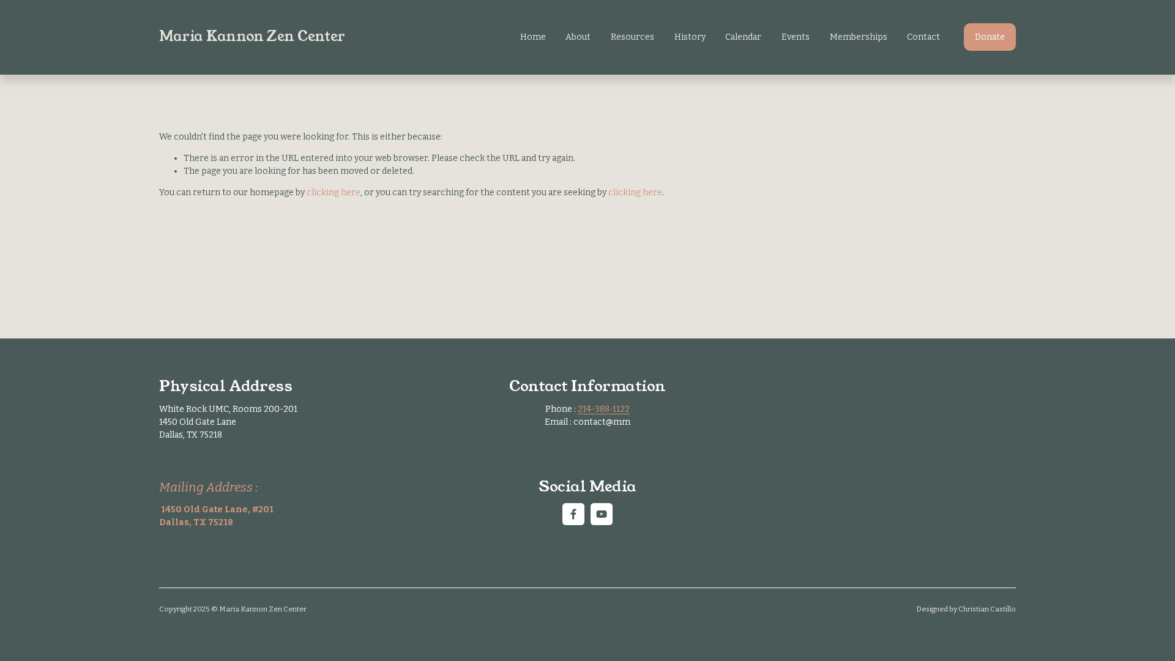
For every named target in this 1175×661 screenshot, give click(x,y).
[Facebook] (573, 514)
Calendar (743, 37)
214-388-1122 (604, 409)
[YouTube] (602, 514)
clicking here (333, 192)
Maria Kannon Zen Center (252, 36)
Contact (923, 37)
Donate (990, 37)
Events (795, 37)
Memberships (858, 37)
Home (533, 37)
